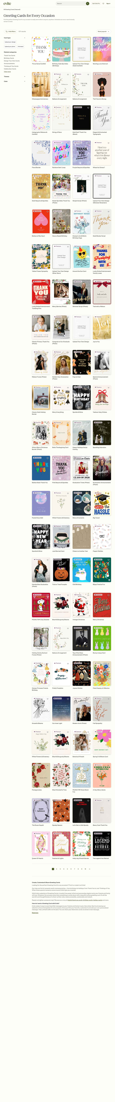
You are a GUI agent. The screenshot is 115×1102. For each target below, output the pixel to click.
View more (7, 72)
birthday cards (88, 900)
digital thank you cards (75, 900)
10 (85, 869)
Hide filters (12, 31)
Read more (35, 912)
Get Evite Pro (96, 3)
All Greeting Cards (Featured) (12, 9)
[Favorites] (103, 3)
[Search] (87, 3)
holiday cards (97, 900)
